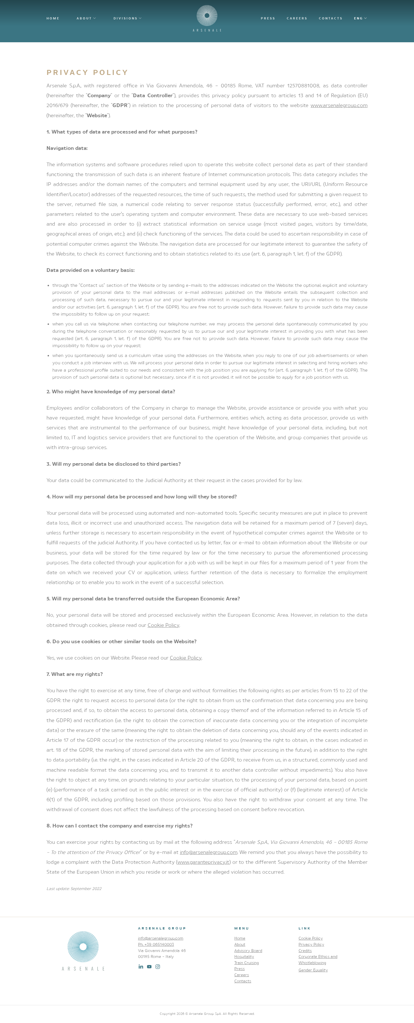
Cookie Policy (163, 625)
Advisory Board (248, 950)
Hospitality (244, 956)
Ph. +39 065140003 (156, 944)
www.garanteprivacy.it (203, 862)
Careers (297, 18)
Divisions (125, 18)
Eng (358, 18)
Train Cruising (246, 962)
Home (53, 18)
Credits (305, 950)
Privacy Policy (311, 944)
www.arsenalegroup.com (339, 105)
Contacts (331, 18)
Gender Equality (313, 969)
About (84, 18)
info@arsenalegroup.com (208, 852)
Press (268, 18)
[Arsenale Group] (207, 18)
